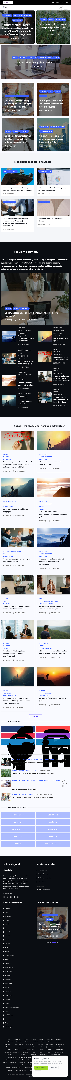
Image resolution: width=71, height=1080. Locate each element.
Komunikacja (8, 983)
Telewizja (22, 1062)
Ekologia (17, 836)
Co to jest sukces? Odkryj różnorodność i (26, 383)
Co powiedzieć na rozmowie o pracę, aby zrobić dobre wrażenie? (31, 314)
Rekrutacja (8, 991)
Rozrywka (8, 932)
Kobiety (41, 1052)
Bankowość (53, 815)
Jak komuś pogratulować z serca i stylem (51, 219)
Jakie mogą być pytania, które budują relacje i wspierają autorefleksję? (53, 652)
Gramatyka (8, 979)
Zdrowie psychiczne (28, 1049)
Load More (35, 716)
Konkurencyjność (21, 1070)
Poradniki (7, 908)
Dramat (7, 940)
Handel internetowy (25, 1057)
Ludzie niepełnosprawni (12, 1007)
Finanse (18, 843)
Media (10, 1065)
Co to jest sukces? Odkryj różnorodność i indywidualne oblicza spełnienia (53, 514)
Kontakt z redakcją (43, 870)
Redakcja (9, 320)
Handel (23, 1055)
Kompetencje (10, 1060)
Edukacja (53, 829)
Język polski (8, 971)
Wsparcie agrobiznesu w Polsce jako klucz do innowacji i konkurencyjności (17, 189)
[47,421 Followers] (18, 735)
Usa (16, 1055)
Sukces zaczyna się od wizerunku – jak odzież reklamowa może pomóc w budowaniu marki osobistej (17, 464)
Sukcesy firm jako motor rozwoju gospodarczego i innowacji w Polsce (52, 139)
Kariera (7, 920)
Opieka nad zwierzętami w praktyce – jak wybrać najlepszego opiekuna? (18, 139)
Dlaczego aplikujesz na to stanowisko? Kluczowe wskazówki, (61, 378)
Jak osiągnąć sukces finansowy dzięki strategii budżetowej (52, 189)
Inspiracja (40, 1049)
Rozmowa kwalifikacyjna (13, 1067)
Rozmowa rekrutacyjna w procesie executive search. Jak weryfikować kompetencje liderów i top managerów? (17, 29)
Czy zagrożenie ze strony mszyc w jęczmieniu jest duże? (53, 27)
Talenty (7, 928)
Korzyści (49, 1049)
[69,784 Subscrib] (53, 729)
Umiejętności (28, 1067)
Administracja (18, 815)
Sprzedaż (25, 1052)
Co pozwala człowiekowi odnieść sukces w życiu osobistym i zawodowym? (51, 561)
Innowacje (8, 1019)
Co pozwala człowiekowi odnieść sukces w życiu (26, 338)
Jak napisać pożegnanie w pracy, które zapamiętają (25, 361)
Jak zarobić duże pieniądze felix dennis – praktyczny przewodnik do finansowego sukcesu (16, 701)
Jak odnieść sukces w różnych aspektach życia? (61, 338)
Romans (7, 936)
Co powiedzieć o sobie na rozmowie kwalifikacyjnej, (60, 399)
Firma (5, 1062)
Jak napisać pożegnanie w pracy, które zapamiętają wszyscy (17, 560)
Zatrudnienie (19, 1065)
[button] (47, 942)
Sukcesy (7, 959)
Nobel (33, 1052)
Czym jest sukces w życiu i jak (25, 402)
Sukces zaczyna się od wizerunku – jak (60, 358)
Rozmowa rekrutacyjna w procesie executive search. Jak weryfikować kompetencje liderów (39, 763)
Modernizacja (9, 967)
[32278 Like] (18, 729)
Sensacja (7, 944)
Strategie (7, 948)
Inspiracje (13, 1062)
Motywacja (8, 916)
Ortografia (8, 975)
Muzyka (7, 1023)
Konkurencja (12, 1057)
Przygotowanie (58, 1052)
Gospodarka (8, 963)
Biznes (18, 822)
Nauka (6, 1011)
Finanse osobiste (53, 843)
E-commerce (18, 829)
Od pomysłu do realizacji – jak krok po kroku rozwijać (33, 797)
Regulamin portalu (43, 874)
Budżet (53, 822)
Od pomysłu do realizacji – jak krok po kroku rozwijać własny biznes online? (18, 104)
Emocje (53, 836)
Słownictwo (21, 1060)
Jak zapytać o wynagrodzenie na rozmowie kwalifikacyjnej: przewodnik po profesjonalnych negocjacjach (15, 222)
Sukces (7, 952)
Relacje (17, 1049)
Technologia (8, 1027)
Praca (6, 912)
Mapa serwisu (42, 882)
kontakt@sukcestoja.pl (43, 889)
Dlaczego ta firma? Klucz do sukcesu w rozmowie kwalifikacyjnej (51, 104)
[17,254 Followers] (53, 742)
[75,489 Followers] (53, 735)
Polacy (9, 1055)
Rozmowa (27, 1047)
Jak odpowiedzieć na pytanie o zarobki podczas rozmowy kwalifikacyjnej (15, 653)
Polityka (7, 999)
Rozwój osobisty (10, 956)
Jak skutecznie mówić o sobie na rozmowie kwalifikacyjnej (51, 607)
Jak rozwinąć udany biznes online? (36, 62)
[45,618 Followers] (18, 742)
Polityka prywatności (44, 878)
